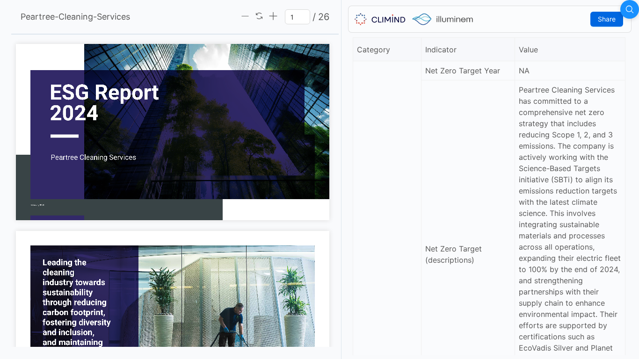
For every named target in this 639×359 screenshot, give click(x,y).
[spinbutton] (297, 17)
